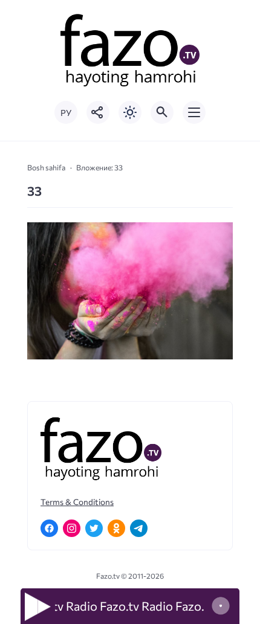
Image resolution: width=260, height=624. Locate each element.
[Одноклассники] (116, 528)
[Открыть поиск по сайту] (162, 112)
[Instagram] (71, 528)
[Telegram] (139, 528)
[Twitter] (94, 528)
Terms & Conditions (77, 502)
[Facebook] (49, 528)
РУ (65, 113)
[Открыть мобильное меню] (194, 112)
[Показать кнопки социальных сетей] (97, 112)
